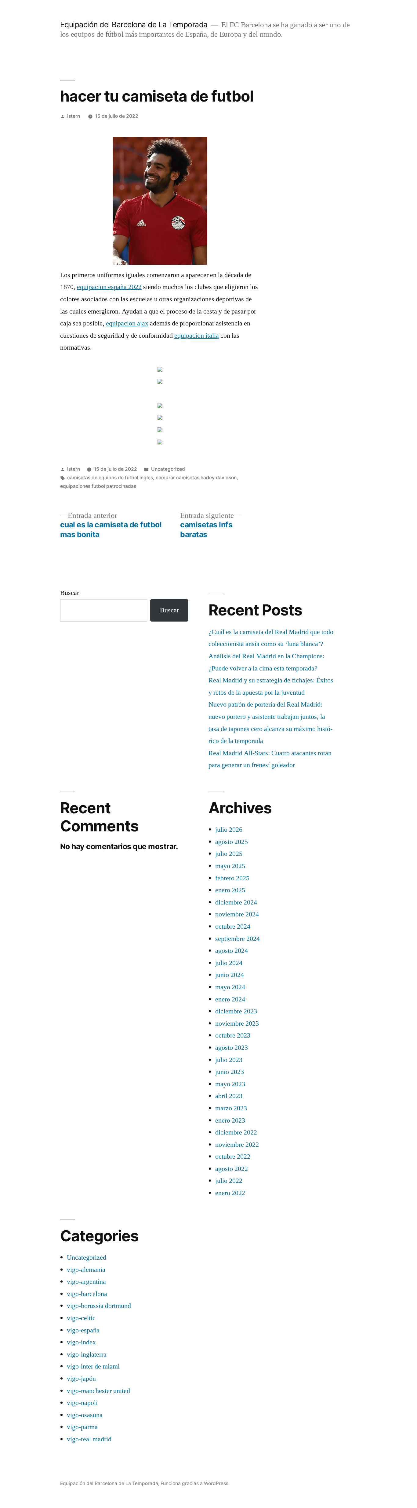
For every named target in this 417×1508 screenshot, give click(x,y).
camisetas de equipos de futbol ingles (110, 478)
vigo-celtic (81, 1318)
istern (73, 116)
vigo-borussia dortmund (99, 1306)
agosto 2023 (231, 1047)
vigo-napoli (82, 1402)
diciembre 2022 (236, 1132)
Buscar (69, 593)
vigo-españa (83, 1330)
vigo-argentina (86, 1281)
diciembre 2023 (236, 1011)
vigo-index (81, 1342)
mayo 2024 (230, 987)
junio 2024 (229, 975)
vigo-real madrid (89, 1439)
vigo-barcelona (87, 1294)
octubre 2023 (232, 1035)
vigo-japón (81, 1378)
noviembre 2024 (237, 914)
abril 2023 (228, 1096)
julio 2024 (228, 963)
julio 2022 (228, 1180)
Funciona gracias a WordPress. (195, 1483)
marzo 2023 (231, 1108)
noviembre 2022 (237, 1144)
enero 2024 (230, 999)
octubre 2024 (232, 926)
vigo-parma (82, 1427)
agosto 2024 (231, 950)
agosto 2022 (231, 1168)
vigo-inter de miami (93, 1366)
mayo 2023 (230, 1084)
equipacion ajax (127, 323)
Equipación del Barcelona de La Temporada (134, 24)
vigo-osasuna (85, 1415)
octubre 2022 (232, 1156)
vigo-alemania (86, 1269)
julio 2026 (228, 829)
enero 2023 (230, 1120)
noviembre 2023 (237, 1023)
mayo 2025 (230, 866)
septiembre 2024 (237, 938)
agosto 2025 (231, 842)
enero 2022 (230, 1193)
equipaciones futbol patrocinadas (98, 486)
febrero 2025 (232, 878)
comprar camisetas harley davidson (196, 478)
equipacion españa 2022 (109, 287)
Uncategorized (168, 469)
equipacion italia (196, 335)
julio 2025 (228, 853)
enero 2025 (230, 890)
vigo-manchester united (98, 1391)
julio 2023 (228, 1060)
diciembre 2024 (236, 902)
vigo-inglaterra (87, 1354)
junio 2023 (229, 1072)
